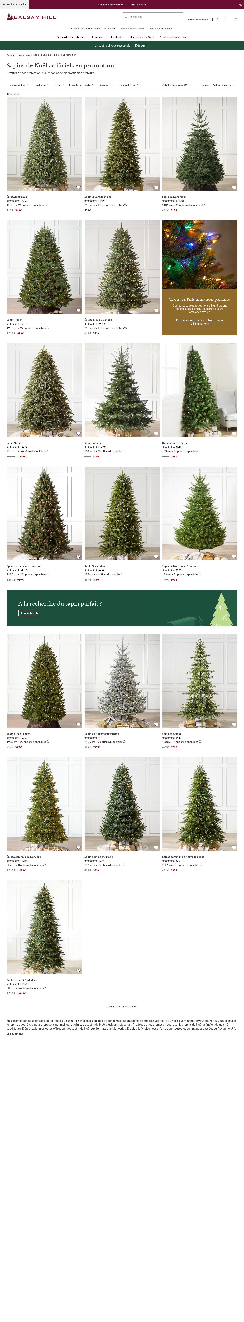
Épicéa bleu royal (17, 196)
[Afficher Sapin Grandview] (122, 513)
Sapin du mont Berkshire (22, 979)
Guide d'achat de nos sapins (85, 28)
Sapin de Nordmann (174, 196)
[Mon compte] (218, 19)
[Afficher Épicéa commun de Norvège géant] (199, 804)
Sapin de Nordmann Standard (180, 566)
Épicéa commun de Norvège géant (183, 856)
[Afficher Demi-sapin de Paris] (199, 390)
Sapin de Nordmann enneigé (101, 733)
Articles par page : (174, 84)
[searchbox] (153, 16)
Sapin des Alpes (171, 733)
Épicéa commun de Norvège (24, 856)
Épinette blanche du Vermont (24, 566)
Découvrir (142, 45)
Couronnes (98, 36)
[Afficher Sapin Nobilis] (44, 390)
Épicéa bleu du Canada (98, 319)
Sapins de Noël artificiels (71, 36)
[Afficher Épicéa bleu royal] (44, 144)
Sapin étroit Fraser (18, 733)
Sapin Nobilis (15, 442)
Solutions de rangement (173, 36)
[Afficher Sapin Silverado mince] (122, 144)
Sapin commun (93, 442)
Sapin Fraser (14, 319)
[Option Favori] (78, 186)
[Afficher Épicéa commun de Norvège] (44, 804)
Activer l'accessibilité (14, 4)
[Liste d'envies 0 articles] (226, 19)
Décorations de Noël (142, 36)
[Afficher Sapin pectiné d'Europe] (122, 804)
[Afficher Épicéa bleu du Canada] (122, 267)
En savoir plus (15, 1033)
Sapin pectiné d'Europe (98, 856)
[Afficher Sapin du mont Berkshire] (44, 927)
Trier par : (215, 84)
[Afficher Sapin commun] (122, 390)
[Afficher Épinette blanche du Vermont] (44, 513)
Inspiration (110, 28)
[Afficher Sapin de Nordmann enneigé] (122, 681)
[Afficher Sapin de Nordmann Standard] (199, 513)
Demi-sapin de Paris (174, 442)
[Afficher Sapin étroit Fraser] (44, 681)
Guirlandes (117, 36)
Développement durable (132, 28)
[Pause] (240, 4)
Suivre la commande (198, 19)
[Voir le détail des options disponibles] (45, 205)
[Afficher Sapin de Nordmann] (199, 144)
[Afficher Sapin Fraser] (44, 267)
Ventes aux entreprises (161, 28)
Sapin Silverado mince (97, 196)
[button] (126, 16)
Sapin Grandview (94, 566)
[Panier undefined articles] (235, 19)
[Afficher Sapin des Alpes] (199, 681)
